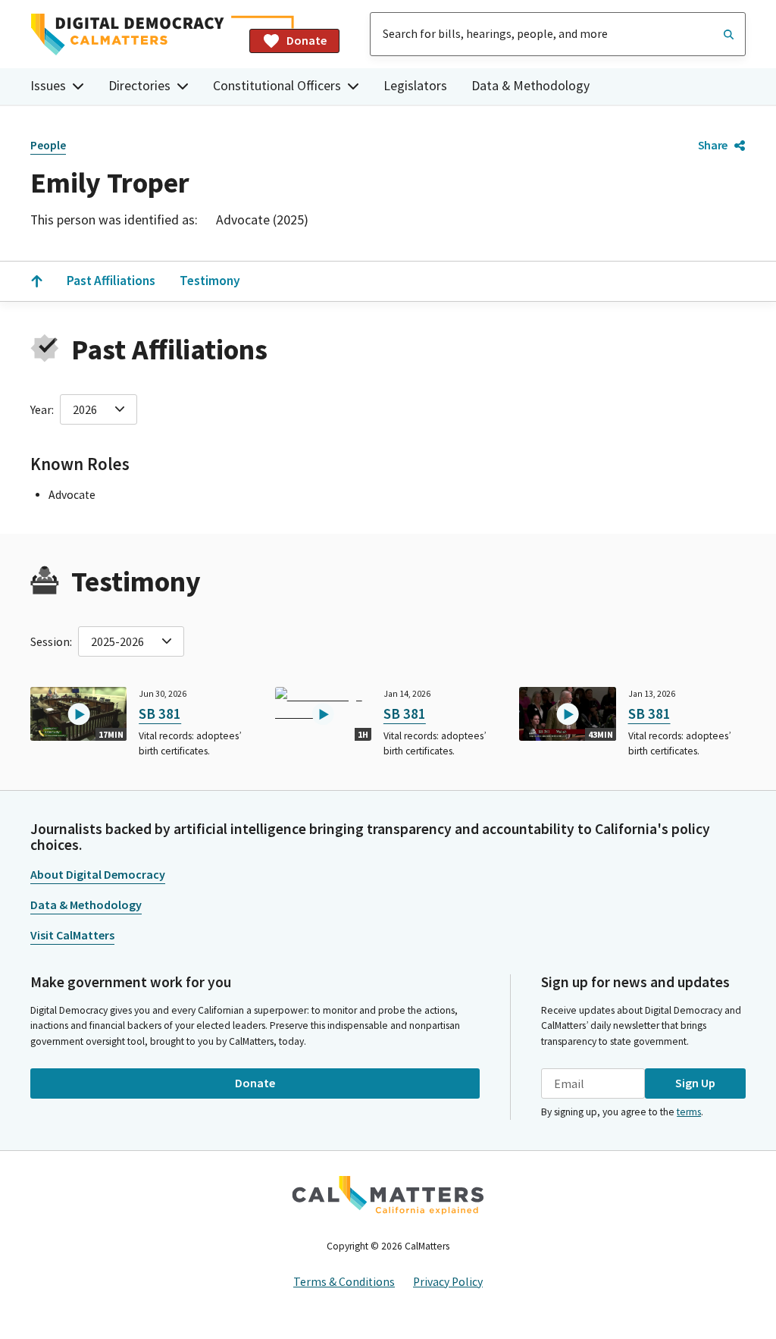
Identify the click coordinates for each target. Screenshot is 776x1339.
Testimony (210, 280)
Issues (48, 85)
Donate (306, 40)
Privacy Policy (448, 1282)
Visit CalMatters (72, 934)
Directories (139, 85)
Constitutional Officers (277, 85)
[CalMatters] (388, 1195)
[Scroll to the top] (36, 281)
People (48, 145)
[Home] (133, 34)
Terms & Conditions (344, 1282)
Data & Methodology (530, 85)
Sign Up (695, 1082)
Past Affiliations (111, 280)
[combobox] (558, 34)
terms (689, 1111)
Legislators (415, 85)
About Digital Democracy (97, 874)
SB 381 (160, 713)
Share (713, 144)
